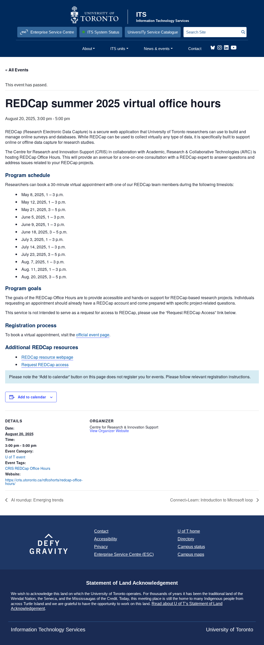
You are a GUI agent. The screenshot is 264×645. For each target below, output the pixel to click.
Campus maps (191, 554)
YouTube (234, 47)
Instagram (219, 47)
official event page (92, 335)
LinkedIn (226, 47)
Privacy (101, 547)
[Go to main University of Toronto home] (99, 14)
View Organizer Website (109, 430)
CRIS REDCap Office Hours (27, 468)
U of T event (15, 456)
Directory (186, 539)
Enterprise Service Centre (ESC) (124, 554)
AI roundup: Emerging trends (36, 500)
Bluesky (212, 47)
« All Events (16, 70)
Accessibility (105, 539)
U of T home (189, 531)
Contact (101, 531)
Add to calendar (32, 396)
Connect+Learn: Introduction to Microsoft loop (212, 500)
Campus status (191, 547)
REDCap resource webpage (47, 357)
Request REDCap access (45, 364)
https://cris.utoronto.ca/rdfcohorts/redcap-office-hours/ (44, 481)
